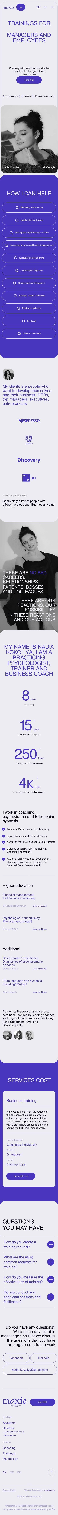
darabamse (49, 1490)
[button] (29, 80)
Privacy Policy (9, 1490)
